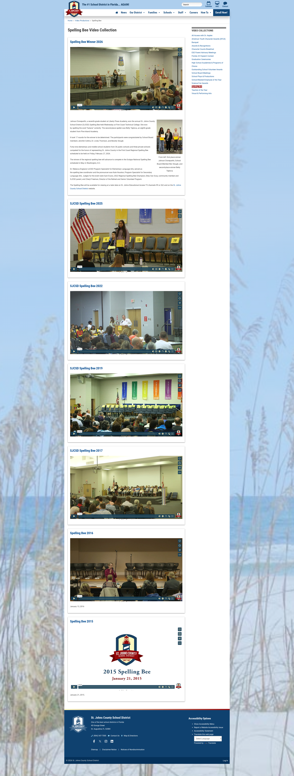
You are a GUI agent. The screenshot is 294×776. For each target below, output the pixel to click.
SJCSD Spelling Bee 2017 (86, 451)
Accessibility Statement (203, 731)
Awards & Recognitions (201, 46)
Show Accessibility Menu (204, 724)
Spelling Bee (197, 87)
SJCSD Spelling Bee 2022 (86, 286)
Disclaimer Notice (109, 749)
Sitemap (94, 749)
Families (152, 12)
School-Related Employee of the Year (206, 80)
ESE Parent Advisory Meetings (204, 52)
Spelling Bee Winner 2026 (86, 42)
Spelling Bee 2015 (81, 621)
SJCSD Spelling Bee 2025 (86, 203)
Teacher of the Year (199, 90)
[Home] (116, 12)
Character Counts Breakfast (203, 49)
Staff (180, 12)
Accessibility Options (200, 718)
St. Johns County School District (110, 717)
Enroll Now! (221, 12)
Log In (225, 760)
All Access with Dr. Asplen (202, 35)
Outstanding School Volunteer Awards (207, 69)
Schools (167, 12)
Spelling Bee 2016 (81, 533)
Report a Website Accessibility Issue (208, 727)
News (124, 12)
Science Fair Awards (200, 83)
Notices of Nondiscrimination (132, 749)
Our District (136, 12)
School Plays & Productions (203, 76)
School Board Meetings (201, 73)
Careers (194, 12)
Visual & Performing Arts (202, 93)
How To (204, 12)
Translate (212, 743)
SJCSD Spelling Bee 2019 (86, 368)
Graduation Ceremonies (201, 59)
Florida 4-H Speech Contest (203, 56)
